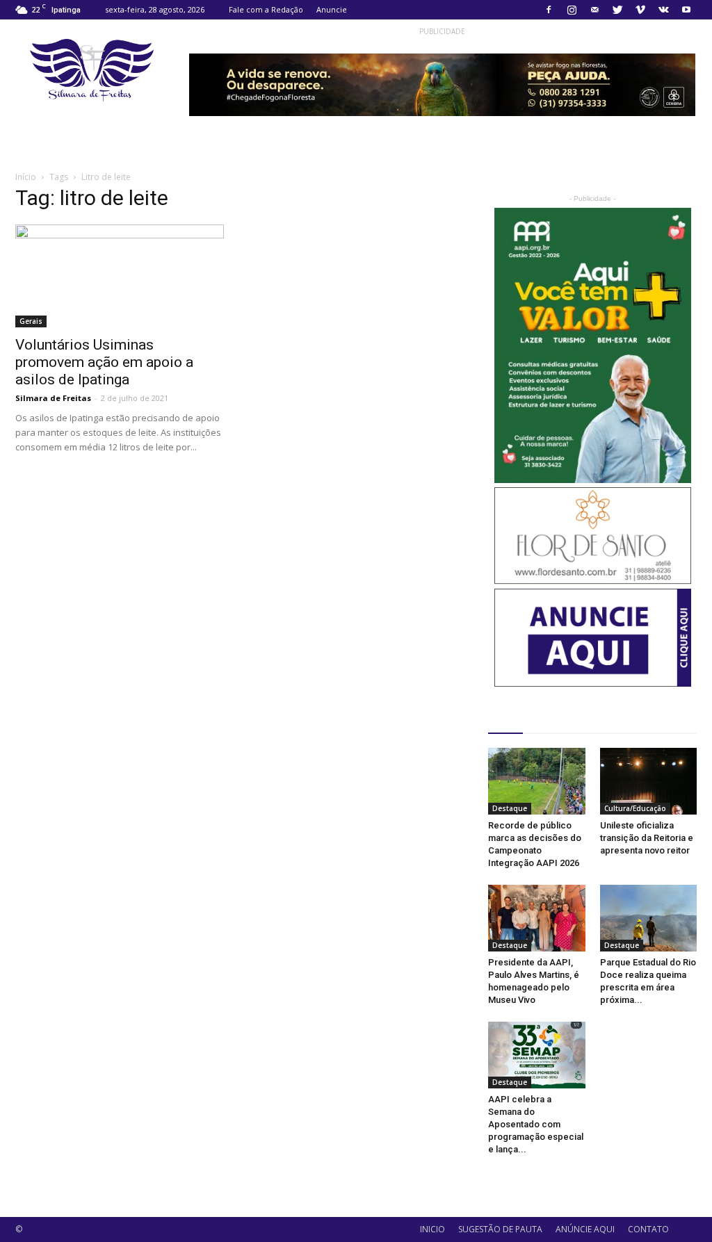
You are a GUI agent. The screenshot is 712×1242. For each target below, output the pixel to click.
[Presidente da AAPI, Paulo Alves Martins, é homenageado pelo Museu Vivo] (536, 918)
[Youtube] (686, 9)
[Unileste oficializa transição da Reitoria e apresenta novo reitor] (648, 781)
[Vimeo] (640, 9)
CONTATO (648, 1229)
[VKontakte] (663, 9)
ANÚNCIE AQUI (585, 1229)
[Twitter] (617, 9)
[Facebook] (548, 9)
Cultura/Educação (635, 808)
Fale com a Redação (266, 9)
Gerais (30, 321)
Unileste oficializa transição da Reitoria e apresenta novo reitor (646, 838)
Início (25, 177)
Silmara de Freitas (53, 398)
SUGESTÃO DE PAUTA (500, 1229)
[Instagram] (571, 9)
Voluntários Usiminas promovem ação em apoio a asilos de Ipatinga (104, 362)
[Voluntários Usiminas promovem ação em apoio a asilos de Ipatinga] (119, 275)
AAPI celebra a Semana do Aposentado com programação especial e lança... (535, 1124)
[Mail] (594, 9)
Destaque (509, 808)
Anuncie (331, 9)
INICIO (432, 1229)
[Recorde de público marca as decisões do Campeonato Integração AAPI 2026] (536, 781)
